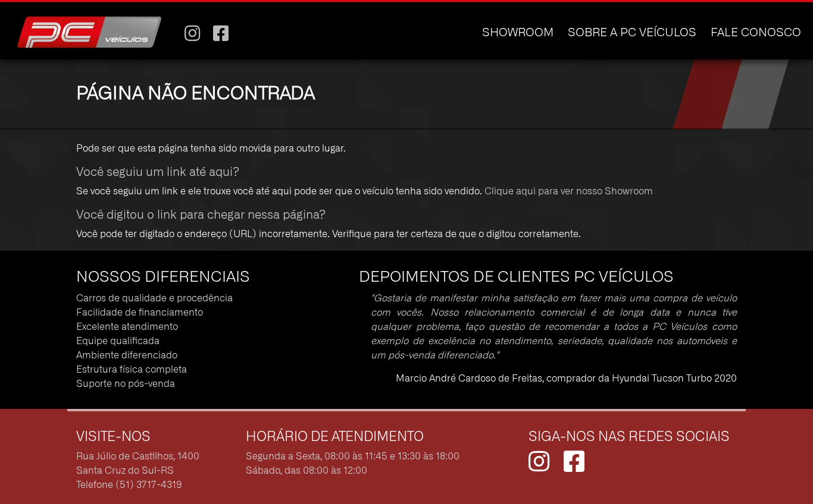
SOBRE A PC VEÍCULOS (632, 33)
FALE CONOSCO (756, 33)
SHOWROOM (518, 33)
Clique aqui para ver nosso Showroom (568, 191)
